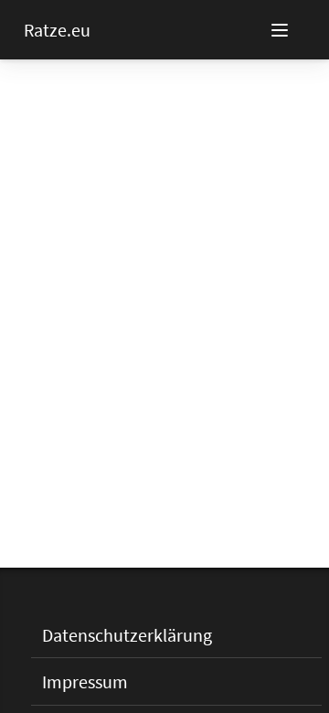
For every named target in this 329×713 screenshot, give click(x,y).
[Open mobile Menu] (300, 30)
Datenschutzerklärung (127, 634)
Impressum (85, 681)
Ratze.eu (57, 29)
